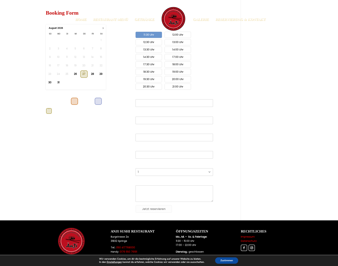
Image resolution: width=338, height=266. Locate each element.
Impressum (248, 236)
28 (92, 74)
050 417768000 (125, 247)
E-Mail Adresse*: (145, 130)
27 (83, 74)
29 (100, 74)
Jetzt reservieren (153, 209)
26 (75, 74)
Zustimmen (226, 260)
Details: (140, 182)
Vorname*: (142, 96)
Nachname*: (143, 113)
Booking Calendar (58, 92)
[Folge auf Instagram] (252, 248)
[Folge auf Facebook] (244, 248)
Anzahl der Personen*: (149, 165)
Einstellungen (114, 262)
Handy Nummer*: (146, 148)
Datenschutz (249, 241)
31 (58, 82)
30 (49, 82)
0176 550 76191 (128, 251)
